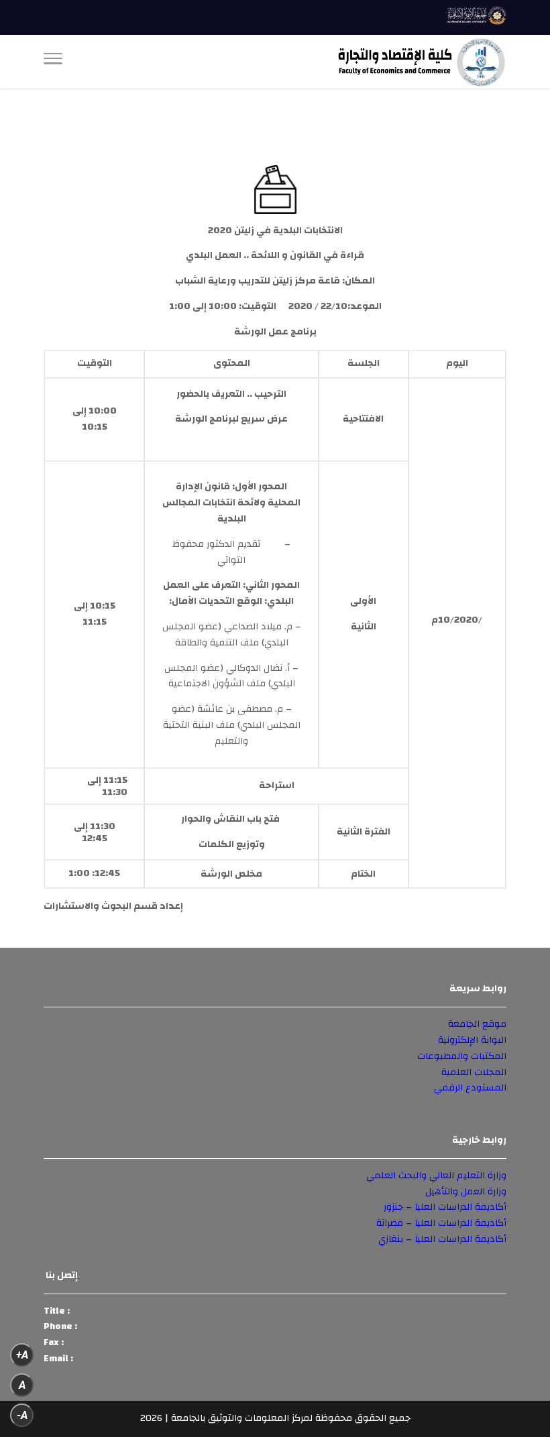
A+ (22, 1355)
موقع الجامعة (477, 1024)
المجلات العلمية (473, 1072)
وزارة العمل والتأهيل (465, 1191)
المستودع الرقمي (470, 1088)
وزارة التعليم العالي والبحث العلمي (436, 1175)
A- (22, 1415)
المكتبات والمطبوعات (461, 1056)
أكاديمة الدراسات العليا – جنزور (445, 1207)
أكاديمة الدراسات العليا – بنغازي (442, 1239)
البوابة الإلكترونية (472, 1040)
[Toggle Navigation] (53, 61)
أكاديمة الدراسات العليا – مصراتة (441, 1223)
